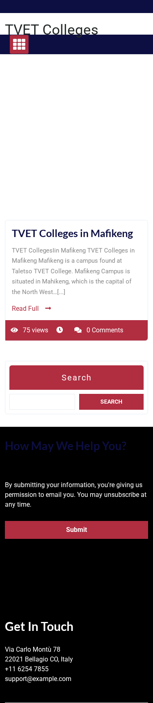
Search (77, 377)
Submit (76, 530)
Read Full (25, 308)
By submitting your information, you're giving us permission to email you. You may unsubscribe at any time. (75, 494)
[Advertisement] (76, 143)
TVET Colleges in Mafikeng (72, 233)
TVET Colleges (51, 30)
